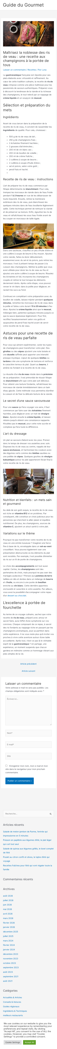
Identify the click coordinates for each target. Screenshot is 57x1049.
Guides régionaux (11, 1006)
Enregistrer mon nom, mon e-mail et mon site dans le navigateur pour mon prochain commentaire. (26, 769)
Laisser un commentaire (14, 70)
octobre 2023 (9, 963)
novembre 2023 (10, 958)
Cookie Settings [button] (12, 1042)
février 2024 (9, 945)
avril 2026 (8, 914)
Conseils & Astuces (12, 1002)
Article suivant (28, 671)
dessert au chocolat (16, 595)
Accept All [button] (29, 1042)
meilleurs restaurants (13, 1015)
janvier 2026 (9, 927)
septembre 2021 (10, 976)
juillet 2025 (8, 936)
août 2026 (8, 896)
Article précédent (28, 664)
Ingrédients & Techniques (15, 1011)
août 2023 (8, 972)
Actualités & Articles (12, 997)
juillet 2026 (8, 900)
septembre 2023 (11, 967)
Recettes (32, 70)
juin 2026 (7, 905)
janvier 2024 (9, 949)
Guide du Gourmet (23, 5)
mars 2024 (8, 940)
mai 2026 (7, 909)
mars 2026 (8, 918)
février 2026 (9, 923)
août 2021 (7, 981)
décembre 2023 (10, 954)
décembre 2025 (10, 931)
